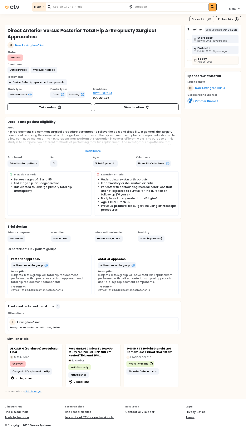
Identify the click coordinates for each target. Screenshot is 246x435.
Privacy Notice (195, 412)
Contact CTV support (140, 412)
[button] (18, 70)
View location (134, 107)
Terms (190, 417)
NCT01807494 (102, 93)
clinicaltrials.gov (32, 391)
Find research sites (78, 412)
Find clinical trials (16, 412)
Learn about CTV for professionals (89, 417)
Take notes (47, 107)
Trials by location (17, 417)
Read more (93, 151)
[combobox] (88, 6)
